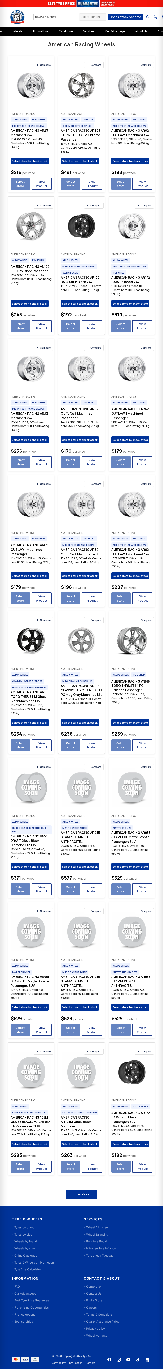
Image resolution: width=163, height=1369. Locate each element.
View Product (41, 184)
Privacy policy (57, 1362)
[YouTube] (128, 1359)
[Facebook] (109, 1359)
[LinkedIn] (147, 1359)
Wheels (18, 31)
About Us (141, 31)
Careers (90, 1362)
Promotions (41, 31)
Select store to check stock (29, 161)
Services (89, 31)
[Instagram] (118, 1359)
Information (75, 1362)
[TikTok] (138, 1359)
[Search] (148, 17)
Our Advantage (115, 31)
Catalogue (66, 31)
